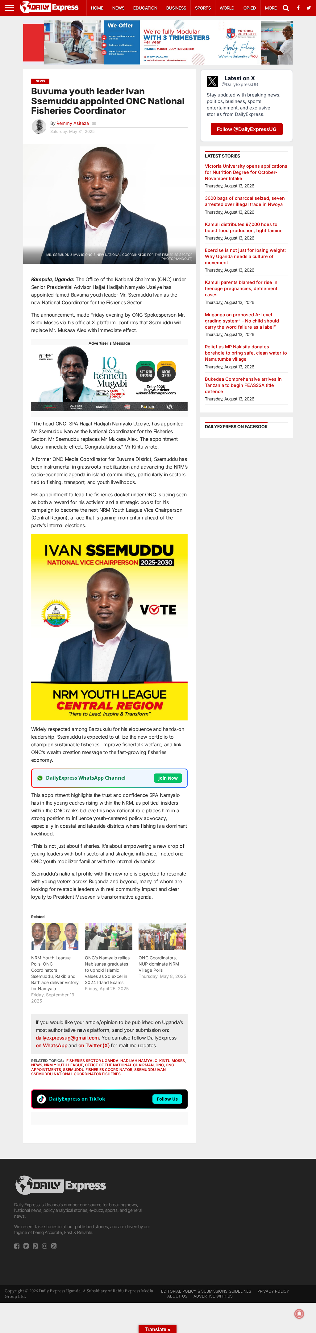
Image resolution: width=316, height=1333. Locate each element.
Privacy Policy (273, 1291)
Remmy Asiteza (72, 123)
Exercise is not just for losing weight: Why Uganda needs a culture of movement (245, 256)
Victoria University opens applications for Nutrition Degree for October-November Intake (246, 172)
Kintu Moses (172, 1060)
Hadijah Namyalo (138, 1060)
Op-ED (249, 7)
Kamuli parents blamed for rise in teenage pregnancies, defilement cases (241, 288)
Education (145, 7)
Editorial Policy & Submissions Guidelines (206, 1291)
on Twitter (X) (94, 1045)
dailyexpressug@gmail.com (67, 1038)
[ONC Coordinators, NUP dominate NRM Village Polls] (162, 936)
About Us (177, 1296)
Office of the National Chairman (119, 1065)
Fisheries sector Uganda (92, 1060)
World (227, 7)
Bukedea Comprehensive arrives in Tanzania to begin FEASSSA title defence (243, 385)
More (271, 7)
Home (97, 7)
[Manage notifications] (299, 1314)
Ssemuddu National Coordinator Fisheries (76, 1074)
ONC (160, 1065)
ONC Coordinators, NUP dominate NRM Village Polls (159, 964)
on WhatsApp (52, 1045)
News (118, 7)
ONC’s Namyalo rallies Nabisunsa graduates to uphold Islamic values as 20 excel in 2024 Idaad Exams (107, 970)
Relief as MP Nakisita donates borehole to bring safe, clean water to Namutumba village (246, 353)
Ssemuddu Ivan (150, 1069)
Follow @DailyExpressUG (246, 129)
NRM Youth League (63, 1065)
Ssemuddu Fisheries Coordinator (97, 1069)
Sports (203, 7)
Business (176, 7)
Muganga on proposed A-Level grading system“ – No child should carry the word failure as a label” (242, 321)
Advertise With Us (213, 1296)
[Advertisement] (232, 1217)
